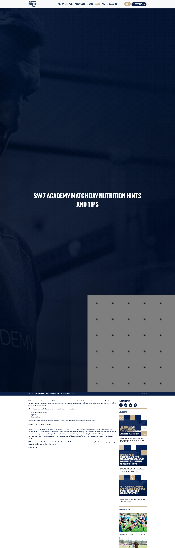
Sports (89, 4)
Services (69, 4)
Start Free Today (139, 4)
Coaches (113, 4)
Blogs (97, 4)
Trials (105, 4)
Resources (80, 4)
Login (127, 4)
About (61, 4)
